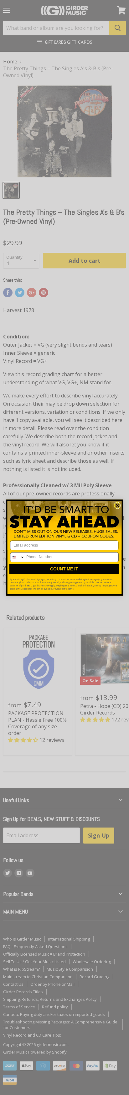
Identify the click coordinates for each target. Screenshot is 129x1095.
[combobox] (17, 557)
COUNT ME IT (64, 568)
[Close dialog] (117, 505)
